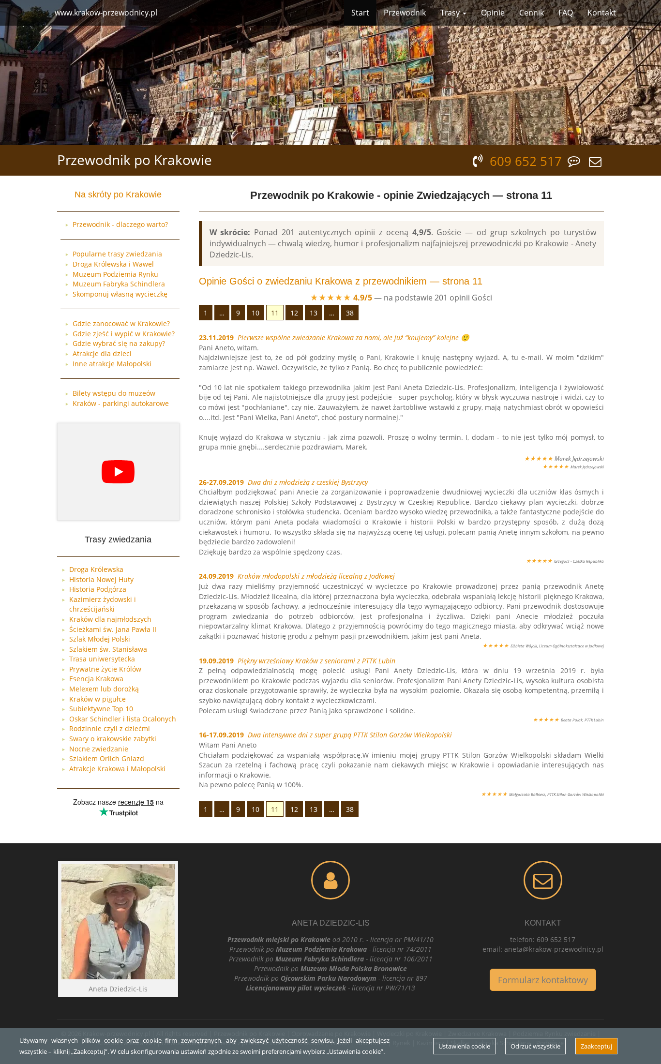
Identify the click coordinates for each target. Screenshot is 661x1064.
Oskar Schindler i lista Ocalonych (122, 718)
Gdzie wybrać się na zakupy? (119, 343)
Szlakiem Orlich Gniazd (106, 758)
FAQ (565, 12)
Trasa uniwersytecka (102, 658)
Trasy (451, 12)
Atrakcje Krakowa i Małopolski (117, 768)
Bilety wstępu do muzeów (114, 393)
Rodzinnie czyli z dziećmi (109, 728)
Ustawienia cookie (464, 1046)
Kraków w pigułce (97, 699)
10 (255, 312)
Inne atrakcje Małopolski (112, 363)
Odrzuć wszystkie (535, 1046)
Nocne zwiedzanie (98, 748)
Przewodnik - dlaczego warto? (120, 224)
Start (360, 12)
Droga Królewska (96, 569)
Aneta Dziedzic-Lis (331, 923)
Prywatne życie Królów (105, 669)
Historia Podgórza (97, 589)
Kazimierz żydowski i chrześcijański (102, 604)
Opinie (493, 12)
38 (350, 312)
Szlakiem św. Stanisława (108, 649)
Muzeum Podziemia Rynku (115, 274)
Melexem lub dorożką (104, 688)
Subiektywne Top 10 (101, 708)
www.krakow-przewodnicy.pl (106, 12)
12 (294, 312)
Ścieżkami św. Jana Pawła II (112, 629)
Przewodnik (405, 12)
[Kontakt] (543, 880)
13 (313, 312)
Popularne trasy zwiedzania (117, 253)
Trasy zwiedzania (118, 539)
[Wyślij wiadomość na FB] (575, 160)
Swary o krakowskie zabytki (112, 738)
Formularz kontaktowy (543, 980)
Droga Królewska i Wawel (113, 264)
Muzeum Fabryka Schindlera (119, 283)
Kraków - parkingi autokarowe (121, 403)
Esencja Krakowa (96, 678)
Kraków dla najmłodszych (110, 619)
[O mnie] (331, 880)
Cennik (531, 12)
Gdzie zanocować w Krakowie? (121, 323)
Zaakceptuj (596, 1046)
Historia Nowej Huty (101, 579)
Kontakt (601, 12)
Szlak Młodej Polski (99, 639)
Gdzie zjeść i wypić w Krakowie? (124, 333)
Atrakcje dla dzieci (102, 353)
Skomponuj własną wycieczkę (120, 294)
